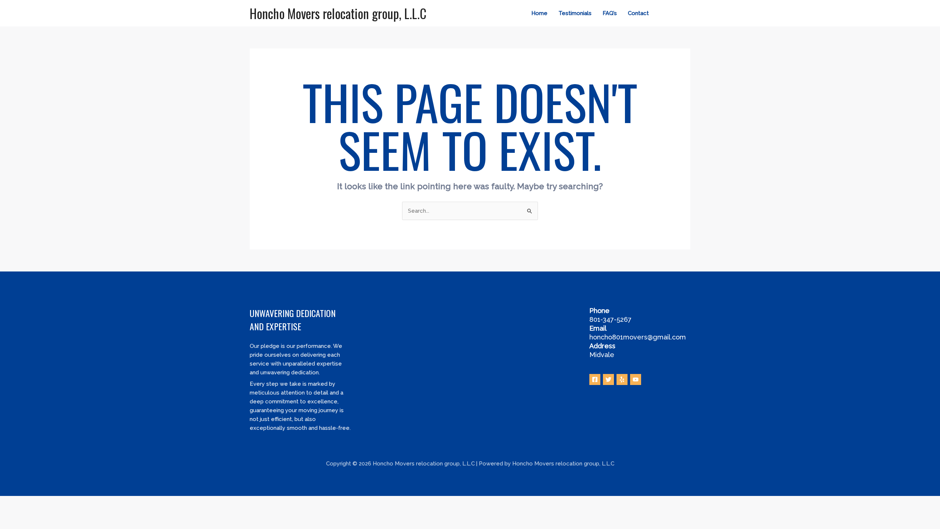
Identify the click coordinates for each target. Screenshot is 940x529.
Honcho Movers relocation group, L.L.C (338, 13)
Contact (638, 13)
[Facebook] (665, 13)
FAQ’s (610, 13)
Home (539, 13)
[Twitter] (676, 13)
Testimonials (575, 13)
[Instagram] (687, 13)
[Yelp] (622, 379)
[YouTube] (635, 379)
